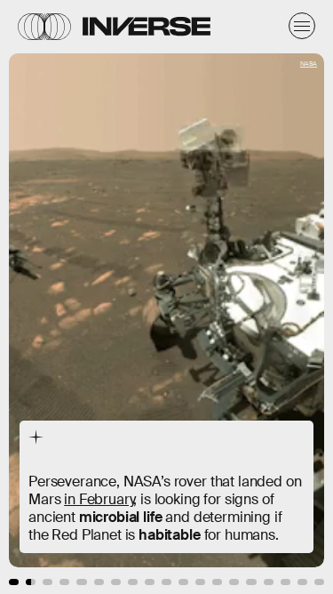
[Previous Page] (55, 297)
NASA (308, 64)
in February (98, 499)
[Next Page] (221, 297)
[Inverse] (146, 26)
